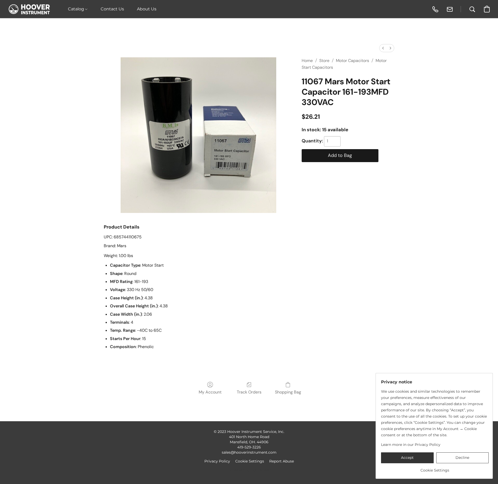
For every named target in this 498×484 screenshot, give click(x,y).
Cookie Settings (249, 461)
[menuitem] (383, 48)
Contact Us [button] (112, 8)
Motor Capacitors (352, 60)
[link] (435, 468)
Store (324, 60)
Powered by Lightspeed (249, 470)
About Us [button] (146, 8)
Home (307, 60)
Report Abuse (281, 461)
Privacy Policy (217, 461)
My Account (210, 392)
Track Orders (249, 392)
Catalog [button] (76, 8)
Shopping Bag (288, 392)
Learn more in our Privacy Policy (410, 444)
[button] (29, 9)
